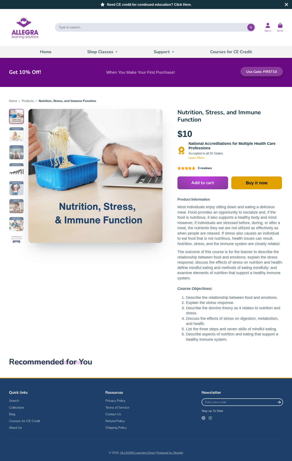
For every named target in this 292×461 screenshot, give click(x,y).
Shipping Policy (116, 427)
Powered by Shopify (169, 452)
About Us (15, 427)
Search (14, 400)
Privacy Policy (115, 400)
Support (162, 52)
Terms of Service (117, 407)
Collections (16, 407)
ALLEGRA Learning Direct (137, 452)
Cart (280, 27)
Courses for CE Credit (231, 52)
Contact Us (113, 414)
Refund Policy (115, 421)
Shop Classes (100, 52)
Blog (12, 414)
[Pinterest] (203, 418)
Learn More (196, 157)
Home (46, 52)
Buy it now (257, 183)
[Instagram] (210, 418)
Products (28, 101)
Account (267, 27)
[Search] (251, 27)
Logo (24, 27)
